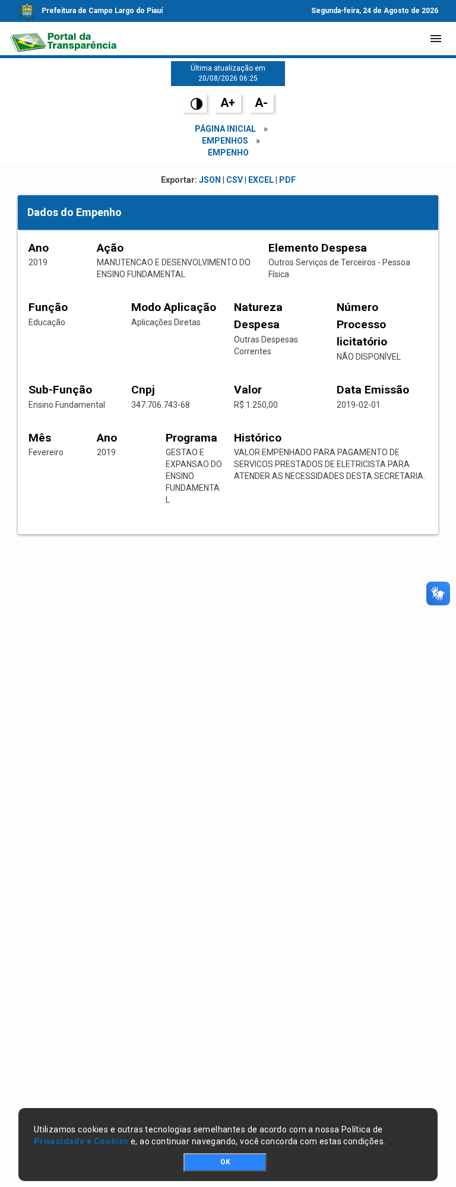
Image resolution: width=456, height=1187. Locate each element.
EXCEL (261, 180)
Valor (248, 389)
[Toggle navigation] (435, 38)
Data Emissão (373, 389)
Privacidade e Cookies (81, 1141)
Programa (191, 438)
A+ (227, 103)
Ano (38, 248)
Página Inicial (225, 129)
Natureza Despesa (258, 315)
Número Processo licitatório (362, 324)
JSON (210, 180)
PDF (287, 180)
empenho (228, 152)
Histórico (257, 438)
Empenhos (225, 140)
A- (261, 103)
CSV (234, 180)
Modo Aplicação (173, 307)
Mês (39, 438)
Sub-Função (60, 389)
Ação (110, 248)
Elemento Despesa (317, 248)
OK (225, 1162)
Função (48, 307)
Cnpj (143, 389)
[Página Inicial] (63, 38)
